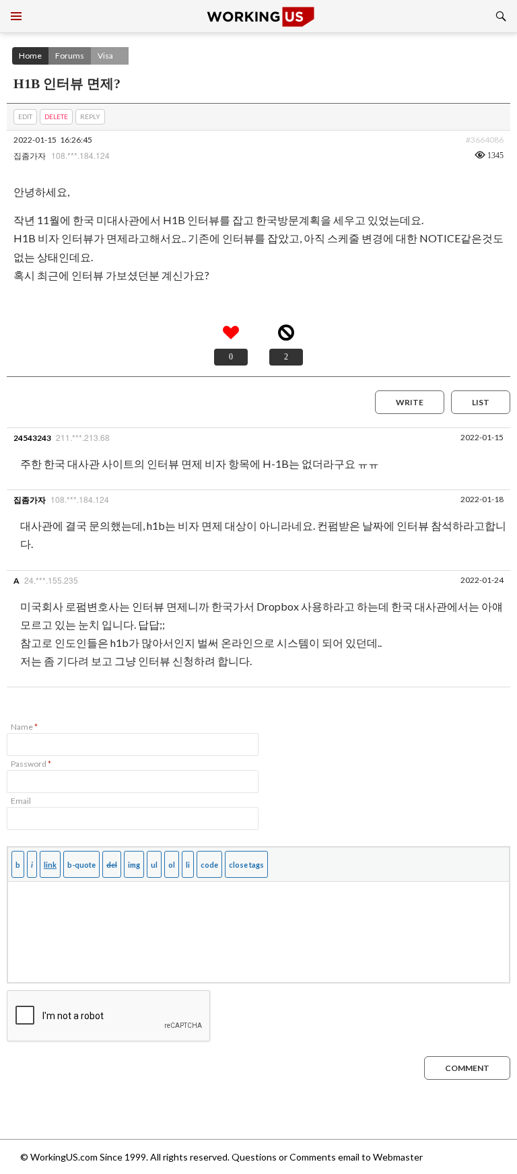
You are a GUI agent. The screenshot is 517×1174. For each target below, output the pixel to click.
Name (24, 727)
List (480, 402)
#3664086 (485, 140)
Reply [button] (90, 116)
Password (31, 764)
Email (21, 801)
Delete (56, 116)
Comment (467, 1068)
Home (30, 55)
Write (409, 402)
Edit (25, 116)
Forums (69, 55)
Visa (105, 55)
